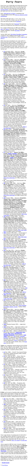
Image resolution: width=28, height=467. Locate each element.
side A (2, 29)
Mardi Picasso (18, 333)
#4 (4, 83)
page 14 (23, 37)
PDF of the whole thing (9, 177)
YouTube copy (4, 37)
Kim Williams (5, 465)
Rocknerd (16, 24)
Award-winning (4, 9)
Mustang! (6, 335)
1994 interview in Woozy (10, 13)
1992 (14, 336)
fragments (18, 21)
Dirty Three (11, 333)
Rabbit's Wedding (12, 153)
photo (17, 30)
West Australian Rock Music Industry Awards (15, 306)
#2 (4, 59)
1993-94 (21, 339)
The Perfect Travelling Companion (19, 34)
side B (7, 29)
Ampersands (19, 332)
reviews (15, 340)
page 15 (2, 38)
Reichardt (11, 335)
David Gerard (5, 462)
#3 (4, 74)
